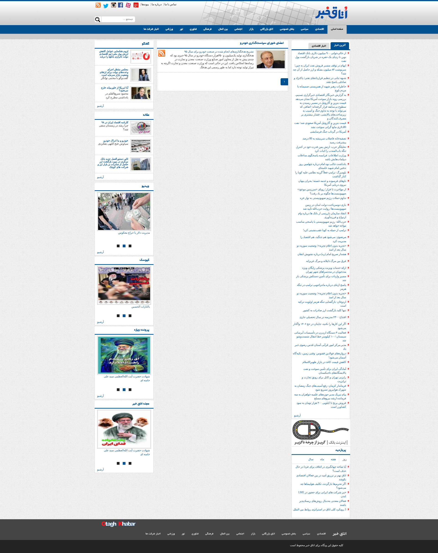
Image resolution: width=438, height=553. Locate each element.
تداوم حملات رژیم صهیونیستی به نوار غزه (323, 198)
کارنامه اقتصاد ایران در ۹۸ (115, 122)
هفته (333, 459)
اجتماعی (238, 29)
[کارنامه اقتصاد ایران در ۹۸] (140, 127)
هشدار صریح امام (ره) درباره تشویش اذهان (321, 254)
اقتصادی (319, 29)
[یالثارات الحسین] (124, 285)
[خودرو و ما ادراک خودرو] (140, 145)
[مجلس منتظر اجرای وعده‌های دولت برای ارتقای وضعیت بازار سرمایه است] (140, 74)
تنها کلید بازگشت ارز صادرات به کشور (324, 310)
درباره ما (157, 4)
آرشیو (297, 415)
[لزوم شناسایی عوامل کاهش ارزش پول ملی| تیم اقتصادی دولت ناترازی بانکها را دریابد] (140, 56)
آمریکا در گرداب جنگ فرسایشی (328, 131)
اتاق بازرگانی (266, 29)
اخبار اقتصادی (319, 46)
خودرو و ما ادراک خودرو (116, 140)
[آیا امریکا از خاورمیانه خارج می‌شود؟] (140, 92)
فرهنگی (207, 29)
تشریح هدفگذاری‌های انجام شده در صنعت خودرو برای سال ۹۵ (219, 51)
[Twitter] (105, 6)
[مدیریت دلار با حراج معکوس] (124, 211)
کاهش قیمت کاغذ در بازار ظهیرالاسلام (324, 362)
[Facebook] (120, 5)
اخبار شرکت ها (151, 29)
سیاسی (304, 29)
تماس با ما (170, 4)
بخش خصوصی (287, 29)
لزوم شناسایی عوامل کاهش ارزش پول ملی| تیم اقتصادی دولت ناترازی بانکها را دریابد (113, 54)
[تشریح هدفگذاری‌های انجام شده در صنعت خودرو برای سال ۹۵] (271, 59)
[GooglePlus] (135, 5)
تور (181, 29)
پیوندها (145, 4)
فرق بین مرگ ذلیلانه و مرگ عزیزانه (326, 261)
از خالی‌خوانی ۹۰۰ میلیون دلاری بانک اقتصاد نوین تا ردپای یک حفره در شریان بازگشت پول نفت (320, 57)
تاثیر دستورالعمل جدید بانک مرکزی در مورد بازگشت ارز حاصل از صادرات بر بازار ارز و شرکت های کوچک (113, 162)
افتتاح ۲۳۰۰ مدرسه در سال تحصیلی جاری (323, 317)
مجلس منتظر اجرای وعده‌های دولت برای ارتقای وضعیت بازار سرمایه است (114, 72)
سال (310, 459)
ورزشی (169, 29)
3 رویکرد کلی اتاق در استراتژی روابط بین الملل (319, 509)
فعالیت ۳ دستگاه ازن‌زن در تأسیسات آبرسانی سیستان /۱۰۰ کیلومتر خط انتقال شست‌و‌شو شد (320, 336)
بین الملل (223, 29)
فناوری (193, 29)
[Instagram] (113, 5)
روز (345, 459)
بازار (251, 29)
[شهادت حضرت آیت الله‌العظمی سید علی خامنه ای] (124, 355)
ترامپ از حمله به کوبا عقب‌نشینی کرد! (324, 230)
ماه (322, 459)
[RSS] (98, 5)
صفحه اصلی (337, 29)
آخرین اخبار (340, 45)
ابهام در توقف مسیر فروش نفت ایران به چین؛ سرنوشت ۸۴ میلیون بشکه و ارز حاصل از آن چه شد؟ (319, 69)
